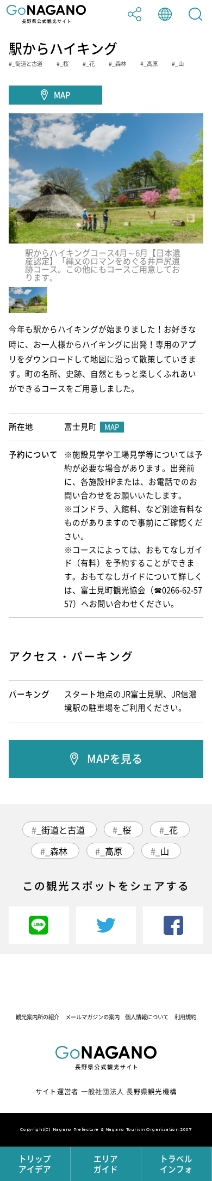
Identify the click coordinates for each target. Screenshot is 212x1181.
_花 (171, 829)
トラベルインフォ (176, 1164)
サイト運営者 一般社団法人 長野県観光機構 (106, 1092)
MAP (62, 95)
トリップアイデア (34, 1164)
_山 (162, 850)
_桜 (124, 829)
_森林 (56, 850)
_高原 (111, 850)
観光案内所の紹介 (37, 1017)
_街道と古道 (60, 829)
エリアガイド (105, 1164)
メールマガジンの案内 (92, 1017)
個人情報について (147, 1017)
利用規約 (185, 1017)
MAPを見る (114, 758)
